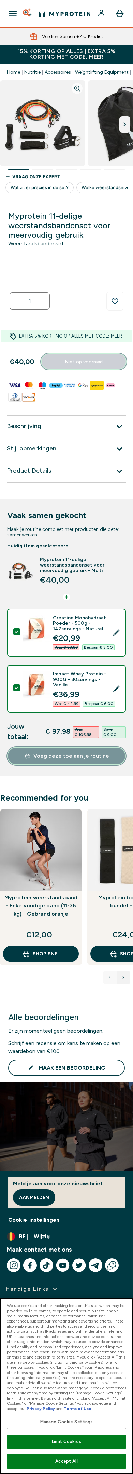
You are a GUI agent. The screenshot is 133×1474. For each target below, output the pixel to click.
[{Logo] (64, 13)
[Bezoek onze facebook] (30, 1265)
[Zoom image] (77, 88)
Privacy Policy (41, 1408)
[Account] (102, 14)
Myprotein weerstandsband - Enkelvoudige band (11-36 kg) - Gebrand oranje (41, 905)
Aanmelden (34, 1197)
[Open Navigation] (12, 13)
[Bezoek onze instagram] (13, 1265)
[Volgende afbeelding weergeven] (124, 124)
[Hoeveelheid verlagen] (17, 301)
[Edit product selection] (116, 632)
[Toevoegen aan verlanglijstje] (114, 301)
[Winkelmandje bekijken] (120, 13)
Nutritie (32, 72)
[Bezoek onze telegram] (95, 1265)
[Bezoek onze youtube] (63, 1265)
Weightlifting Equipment (102, 72)
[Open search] (27, 13)
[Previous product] (110, 977)
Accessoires (58, 72)
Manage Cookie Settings (66, 1421)
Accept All (66, 1461)
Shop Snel (46, 954)
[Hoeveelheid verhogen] (41, 301)
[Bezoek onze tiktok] (46, 1265)
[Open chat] (112, 1265)
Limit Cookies (66, 1441)
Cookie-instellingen (33, 1220)
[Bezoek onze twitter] (79, 1265)
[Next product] (123, 977)
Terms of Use (77, 1408)
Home (13, 72)
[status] (29, 301)
